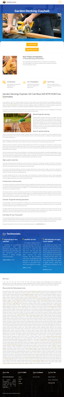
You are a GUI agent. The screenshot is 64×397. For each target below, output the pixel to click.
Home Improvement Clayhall (34, 291)
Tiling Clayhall (17, 301)
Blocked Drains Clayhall (56, 340)
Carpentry (9, 301)
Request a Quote (32, 49)
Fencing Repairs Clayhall (28, 294)
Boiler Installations (22, 306)
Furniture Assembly (9, 358)
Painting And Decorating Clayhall (53, 336)
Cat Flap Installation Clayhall (37, 360)
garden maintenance (14, 103)
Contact (20, 383)
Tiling (44, 313)
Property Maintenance (51, 306)
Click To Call (32, 44)
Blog (20, 381)
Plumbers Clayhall (32, 348)
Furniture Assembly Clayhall (32, 357)
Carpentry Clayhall (7, 300)
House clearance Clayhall (16, 363)
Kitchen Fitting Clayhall (22, 313)
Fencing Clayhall (43, 339)
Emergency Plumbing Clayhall (43, 298)
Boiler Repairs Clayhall (35, 315)
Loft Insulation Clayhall (27, 363)
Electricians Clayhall (33, 295)
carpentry (41, 103)
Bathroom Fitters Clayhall (20, 298)
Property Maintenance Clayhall (13, 343)
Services (20, 379)
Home (20, 376)
